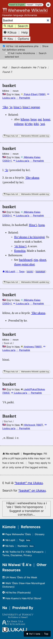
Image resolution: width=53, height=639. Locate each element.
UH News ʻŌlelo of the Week (21, 577)
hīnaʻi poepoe (31, 107)
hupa (41, 225)
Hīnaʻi (33, 225)
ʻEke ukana (32, 177)
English (38, 5)
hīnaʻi (17, 107)
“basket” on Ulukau (32, 490)
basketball (40, 272)
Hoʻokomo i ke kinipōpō (29, 237)
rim (36, 260)
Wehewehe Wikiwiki (27, 10)
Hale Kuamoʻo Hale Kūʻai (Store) (23, 598)
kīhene (25, 119)
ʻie (10, 107)
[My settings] (48, 4)
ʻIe (6, 170)
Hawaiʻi (30, 5)
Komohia (20, 250)
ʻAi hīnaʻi (20, 246)
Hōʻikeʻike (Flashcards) (18, 592)
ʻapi (42, 124)
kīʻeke (29, 124)
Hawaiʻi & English (16, 5)
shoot (42, 260)
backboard (25, 260)
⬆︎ (37, 633)
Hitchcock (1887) (33, 424)
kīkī (36, 124)
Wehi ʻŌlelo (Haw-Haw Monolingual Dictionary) (23, 585)
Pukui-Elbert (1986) (34, 94)
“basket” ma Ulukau (28, 483)
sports (30, 272)
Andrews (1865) (32, 346)
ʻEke (5, 107)
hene (33, 119)
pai (40, 119)
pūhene (19, 124)
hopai (46, 119)
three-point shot (24, 264)
